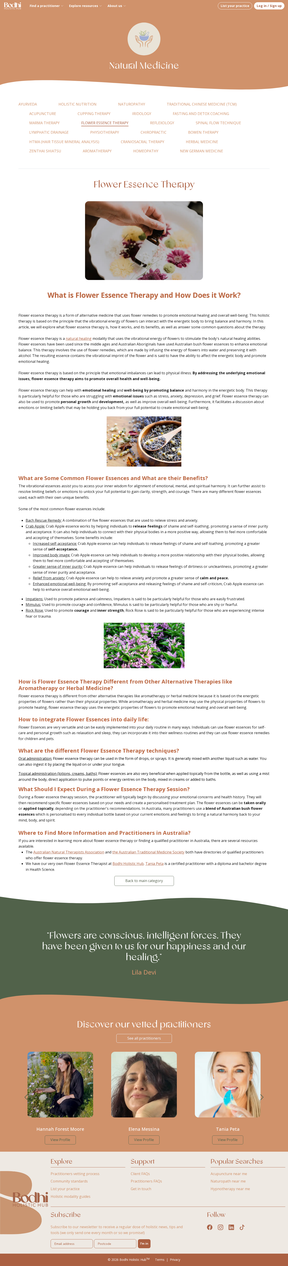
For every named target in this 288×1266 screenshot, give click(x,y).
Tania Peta (154, 863)
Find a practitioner (45, 6)
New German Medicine (201, 151)
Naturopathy (131, 104)
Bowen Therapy (203, 132)
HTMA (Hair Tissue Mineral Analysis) (64, 141)
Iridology (141, 113)
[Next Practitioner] (262, 1097)
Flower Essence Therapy (104, 122)
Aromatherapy (97, 151)
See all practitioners (144, 1038)
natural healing (79, 338)
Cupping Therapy (94, 113)
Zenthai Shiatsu (45, 151)
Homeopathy (145, 151)
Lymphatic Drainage (49, 132)
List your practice (235, 6)
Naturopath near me (228, 1181)
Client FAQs (140, 1173)
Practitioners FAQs (146, 1181)
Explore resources (83, 6)
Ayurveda (27, 104)
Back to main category (144, 880)
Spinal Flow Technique (218, 122)
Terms (159, 1259)
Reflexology (162, 122)
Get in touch (141, 1188)
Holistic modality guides (70, 1196)
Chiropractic (153, 132)
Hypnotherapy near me (230, 1188)
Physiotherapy (104, 132)
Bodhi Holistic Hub (128, 863)
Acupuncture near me (229, 1173)
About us (115, 6)
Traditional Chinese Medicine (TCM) (202, 104)
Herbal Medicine (202, 141)
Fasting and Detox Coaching (201, 113)
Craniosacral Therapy (142, 141)
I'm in (144, 1243)
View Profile (60, 1139)
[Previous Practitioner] (26, 1097)
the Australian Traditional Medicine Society (148, 852)
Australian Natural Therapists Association (68, 852)
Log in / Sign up (269, 6)
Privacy (175, 1259)
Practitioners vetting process (75, 1173)
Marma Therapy (44, 122)
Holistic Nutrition (77, 104)
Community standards (69, 1181)
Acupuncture (42, 113)
